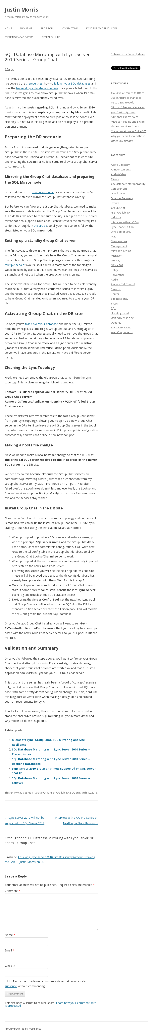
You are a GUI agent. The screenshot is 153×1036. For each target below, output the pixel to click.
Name (10, 935)
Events (115, 203)
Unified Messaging (122, 318)
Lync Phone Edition (122, 227)
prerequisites (34, 83)
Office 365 (117, 265)
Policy (114, 270)
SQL (72, 792)
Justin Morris (21, 9)
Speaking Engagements (19, 37)
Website (10, 966)
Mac (113, 236)
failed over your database (41, 324)
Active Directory (120, 164)
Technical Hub (51, 37)
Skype (115, 303)
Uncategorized (120, 313)
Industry (116, 217)
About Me (26, 28)
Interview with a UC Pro (125, 222)
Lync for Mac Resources (101, 28)
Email (9, 950)
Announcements (121, 169)
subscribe (11, 986)
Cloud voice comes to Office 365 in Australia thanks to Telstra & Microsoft (127, 97)
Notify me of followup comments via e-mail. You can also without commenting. (46, 983)
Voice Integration (121, 327)
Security (116, 289)
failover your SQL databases (72, 83)
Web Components (122, 332)
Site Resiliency (119, 298)
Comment (12, 891)
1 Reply (9, 69)
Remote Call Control (123, 284)
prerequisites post (42, 192)
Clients (115, 179)
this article (40, 225)
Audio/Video (118, 174)
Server (115, 294)
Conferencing (119, 188)
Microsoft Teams (121, 251)
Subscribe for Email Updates (128, 54)
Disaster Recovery (122, 198)
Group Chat (42, 792)
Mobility (115, 260)
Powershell (118, 275)
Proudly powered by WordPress (23, 1028)
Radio (114, 279)
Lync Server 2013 (121, 231)
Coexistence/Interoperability (128, 184)
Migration (116, 255)
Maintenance (119, 241)
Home (8, 28)
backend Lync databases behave (37, 88)
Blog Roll (47, 28)
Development (119, 193)
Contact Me (69, 28)
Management (119, 246)
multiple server (14, 265)
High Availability (59, 792)
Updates (116, 322)
